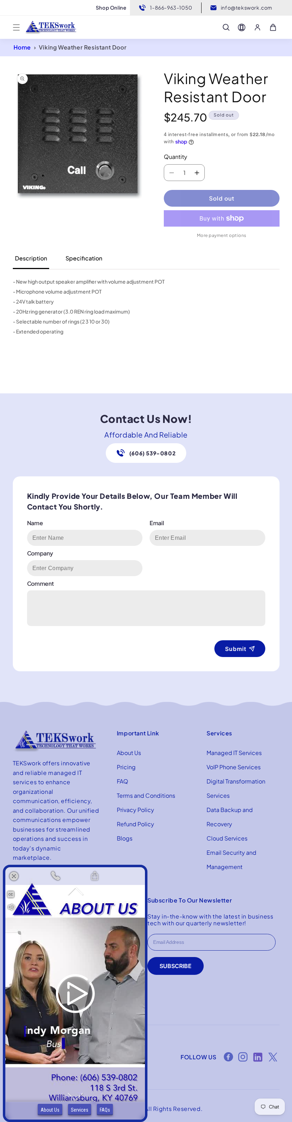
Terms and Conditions (146, 795)
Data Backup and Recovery (230, 817)
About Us (129, 752)
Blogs (124, 838)
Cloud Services (227, 838)
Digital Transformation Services (236, 788)
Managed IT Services (234, 752)
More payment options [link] (221, 235)
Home (22, 47)
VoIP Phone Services (234, 767)
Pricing (126, 767)
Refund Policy (135, 824)
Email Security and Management (231, 859)
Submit (235, 648)
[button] (16, 27)
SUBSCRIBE (176, 966)
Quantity (175, 156)
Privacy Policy (135, 809)
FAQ (122, 781)
